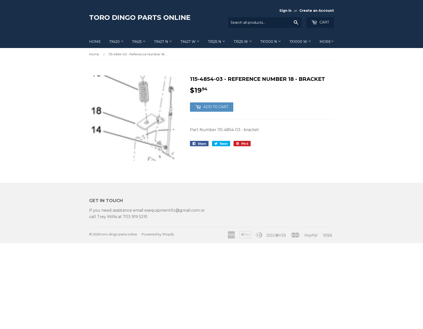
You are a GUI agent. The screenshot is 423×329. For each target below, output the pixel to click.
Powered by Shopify (158, 234)
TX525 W (241, 41)
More (325, 41)
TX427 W (188, 41)
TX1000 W (298, 41)
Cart (323, 22)
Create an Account (316, 10)
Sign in (285, 10)
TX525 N (215, 41)
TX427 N (161, 41)
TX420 (115, 41)
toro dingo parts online (139, 17)
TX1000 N (269, 41)
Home (95, 41)
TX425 (137, 41)
